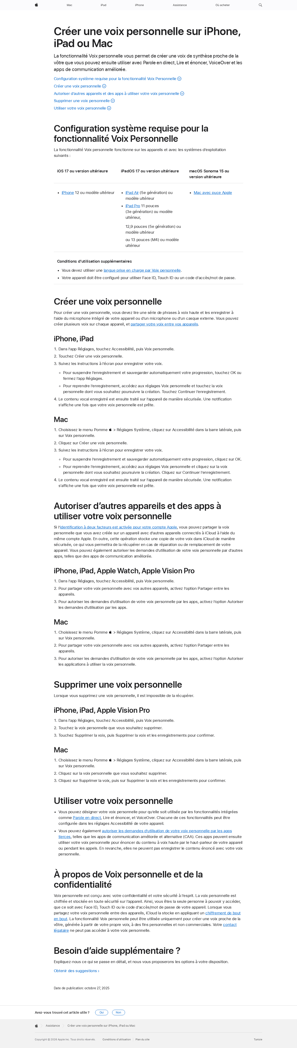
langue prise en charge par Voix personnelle (142, 270)
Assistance (53, 1025)
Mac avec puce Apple (213, 192)
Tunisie (258, 1039)
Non (118, 1012)
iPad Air (132, 192)
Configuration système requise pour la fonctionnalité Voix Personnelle (115, 78)
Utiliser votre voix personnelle (80, 108)
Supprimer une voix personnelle (82, 100)
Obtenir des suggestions (75, 970)
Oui (102, 1012)
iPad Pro (133, 205)
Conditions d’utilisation (117, 1039)
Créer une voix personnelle (77, 86)
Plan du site (142, 1039)
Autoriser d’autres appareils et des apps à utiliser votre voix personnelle (116, 93)
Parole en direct (87, 817)
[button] (260, 5)
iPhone (68, 192)
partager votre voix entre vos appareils (164, 324)
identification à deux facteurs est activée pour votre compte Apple (118, 527)
